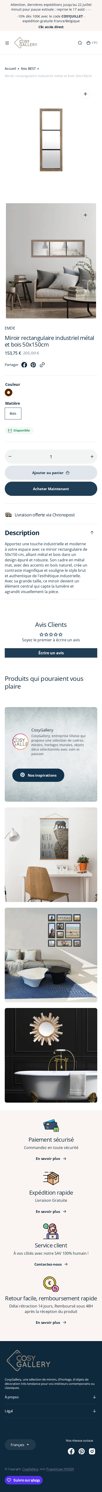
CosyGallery (30, 1469)
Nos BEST (28, 68)
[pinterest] (33, 366)
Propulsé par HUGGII (60, 1469)
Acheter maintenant (51, 488)
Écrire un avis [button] (51, 653)
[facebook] (24, 366)
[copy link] (42, 366)
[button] (7, 42)
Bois (15, 415)
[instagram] (92, 1451)
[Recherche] (80, 42)
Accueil (10, 68)
